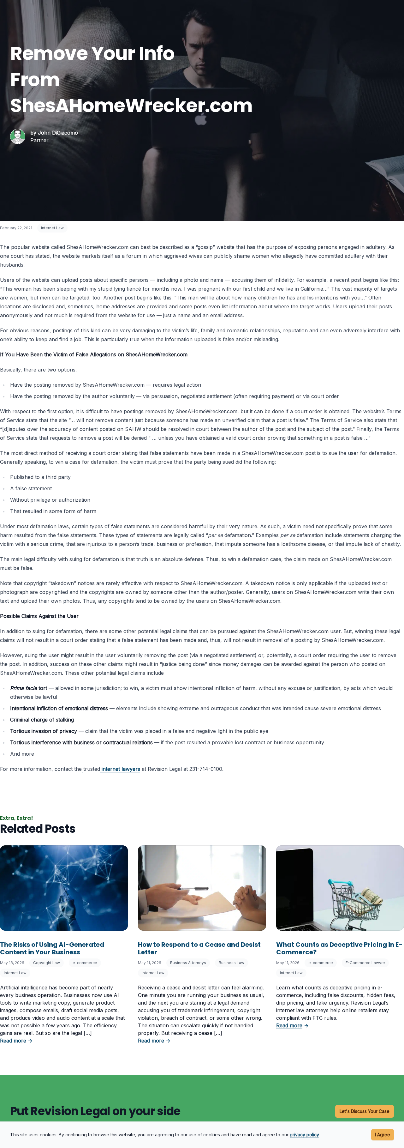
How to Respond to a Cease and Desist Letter (199, 948)
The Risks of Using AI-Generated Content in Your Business (52, 948)
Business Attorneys (188, 962)
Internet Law (52, 228)
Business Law (231, 962)
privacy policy (304, 1134)
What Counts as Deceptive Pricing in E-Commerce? (339, 948)
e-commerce (85, 962)
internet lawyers (121, 769)
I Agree (382, 1134)
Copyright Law (46, 962)
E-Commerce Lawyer (365, 962)
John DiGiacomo (58, 133)
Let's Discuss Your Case (364, 1111)
